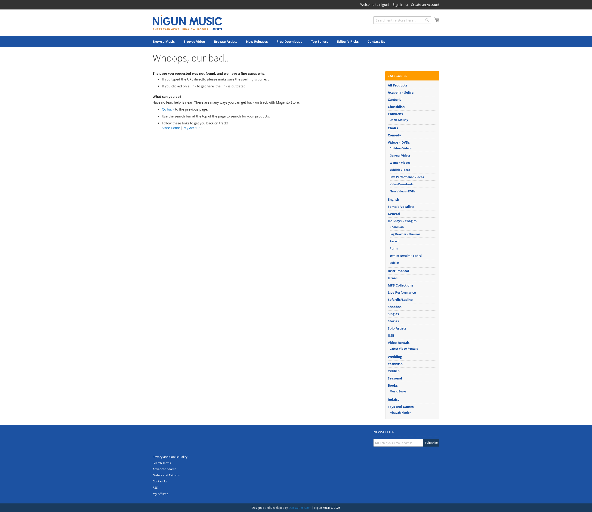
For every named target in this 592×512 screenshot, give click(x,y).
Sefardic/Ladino (400, 299)
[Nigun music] (187, 22)
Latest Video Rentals (404, 349)
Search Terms (162, 463)
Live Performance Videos (407, 177)
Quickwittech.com (300, 507)
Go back (168, 109)
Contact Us (160, 481)
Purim (394, 248)
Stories (393, 321)
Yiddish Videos (400, 170)
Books (393, 385)
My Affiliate (160, 494)
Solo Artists (397, 328)
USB (391, 335)
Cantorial (395, 99)
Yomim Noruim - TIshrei (406, 256)
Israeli (393, 278)
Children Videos (401, 148)
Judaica (393, 399)
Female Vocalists (401, 206)
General (394, 214)
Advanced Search (164, 469)
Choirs (393, 128)
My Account (193, 128)
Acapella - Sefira (400, 92)
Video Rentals (399, 342)
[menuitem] (163, 41)
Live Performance (402, 292)
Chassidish (396, 107)
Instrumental (398, 271)
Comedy (394, 135)
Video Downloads (401, 184)
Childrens (395, 114)
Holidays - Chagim (402, 221)
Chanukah (397, 227)
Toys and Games (401, 406)
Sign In (398, 4)
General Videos (400, 155)
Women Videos (400, 163)
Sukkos (394, 263)
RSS (155, 487)
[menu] (296, 41)
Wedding (395, 357)
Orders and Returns (166, 475)
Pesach (394, 241)
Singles (393, 314)
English (393, 199)
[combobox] (402, 20)
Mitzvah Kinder (400, 413)
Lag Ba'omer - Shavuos (405, 234)
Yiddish (394, 371)
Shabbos (394, 307)
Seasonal (395, 378)
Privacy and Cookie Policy (170, 457)
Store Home (171, 128)
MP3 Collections (400, 285)
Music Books (398, 391)
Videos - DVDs (399, 142)
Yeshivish (395, 364)
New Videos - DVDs (403, 191)
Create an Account (425, 4)
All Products (397, 85)
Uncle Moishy (399, 120)
